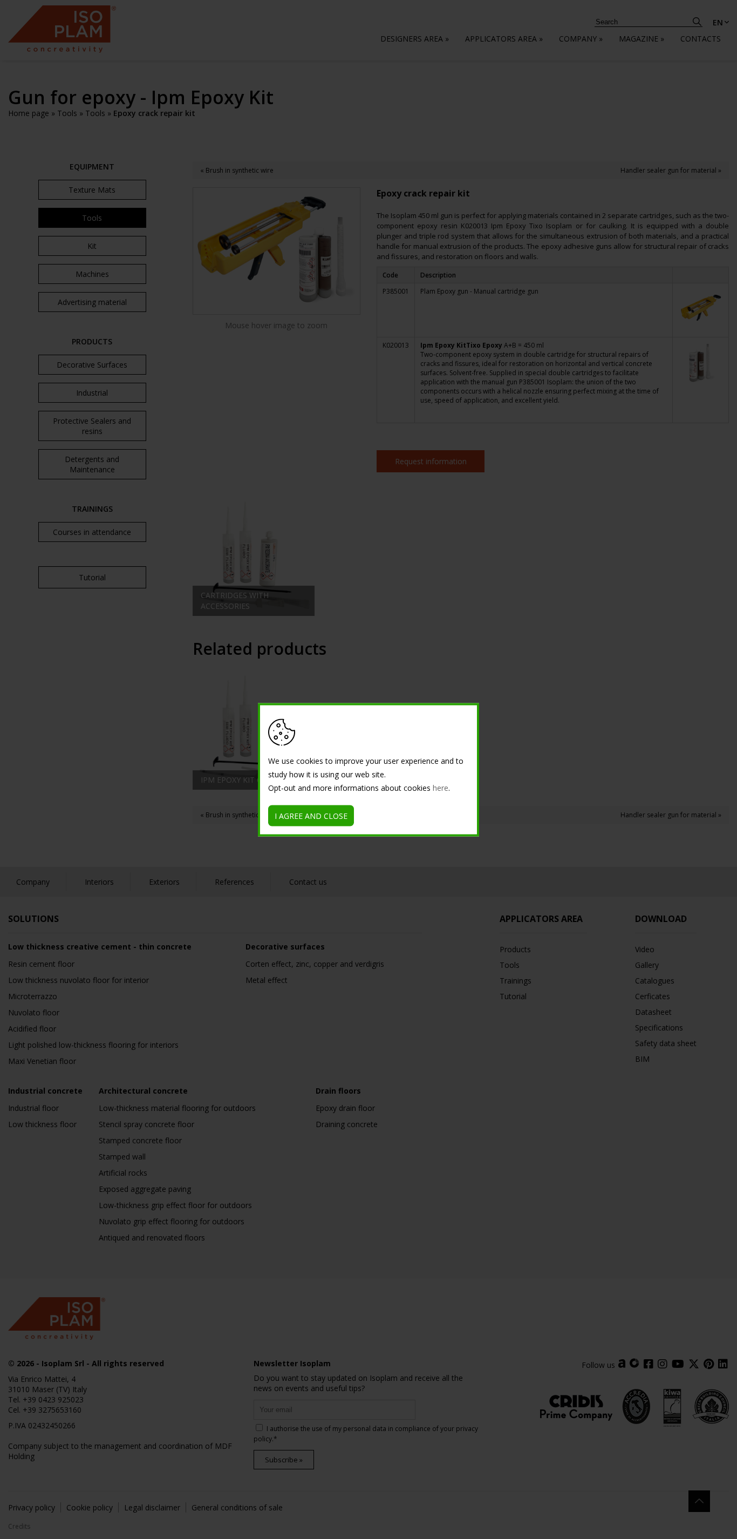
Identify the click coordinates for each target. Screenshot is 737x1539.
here (440, 787)
